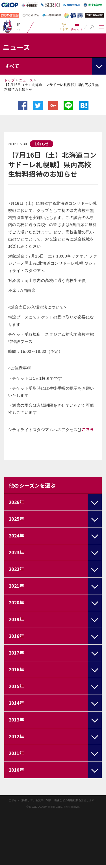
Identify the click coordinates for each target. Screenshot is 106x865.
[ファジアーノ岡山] (7, 26)
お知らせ (41, 143)
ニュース (26, 80)
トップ (9, 80)
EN (18, 29)
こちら (88, 429)
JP (18, 24)
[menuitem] (64, 27)
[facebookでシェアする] (22, 105)
